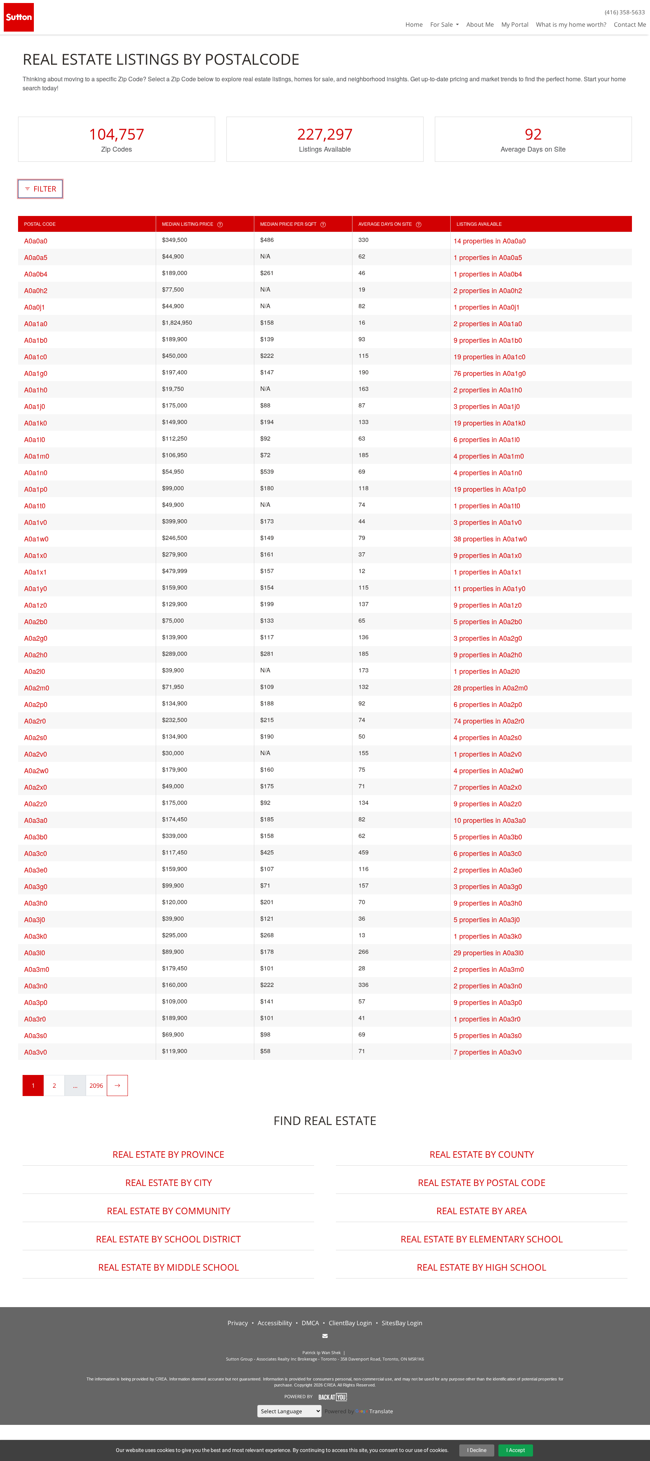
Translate (381, 1411)
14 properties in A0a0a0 (490, 240)
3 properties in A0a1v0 (488, 522)
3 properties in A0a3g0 (488, 886)
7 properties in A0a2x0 (488, 787)
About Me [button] (480, 24)
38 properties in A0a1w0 (490, 538)
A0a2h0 (35, 654)
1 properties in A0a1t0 (487, 505)
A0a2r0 (35, 720)
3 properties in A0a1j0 (487, 406)
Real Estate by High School (481, 1267)
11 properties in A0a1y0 (489, 588)
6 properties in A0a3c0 (488, 853)
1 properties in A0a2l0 (487, 671)
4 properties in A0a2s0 (488, 737)
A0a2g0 (35, 638)
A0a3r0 (35, 1018)
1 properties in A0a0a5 (488, 257)
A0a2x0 (35, 787)
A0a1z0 (35, 605)
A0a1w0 (36, 538)
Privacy (238, 1323)
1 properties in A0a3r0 (487, 1018)
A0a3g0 (35, 886)
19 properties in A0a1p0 (490, 489)
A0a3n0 (35, 985)
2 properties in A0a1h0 (488, 389)
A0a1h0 (35, 389)
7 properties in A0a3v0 (488, 1052)
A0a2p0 (35, 704)
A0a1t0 (35, 505)
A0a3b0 (35, 836)
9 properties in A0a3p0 (488, 1002)
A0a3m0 (36, 969)
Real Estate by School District (168, 1239)
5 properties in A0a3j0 (487, 919)
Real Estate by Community (168, 1210)
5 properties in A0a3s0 (488, 1035)
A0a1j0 (34, 406)
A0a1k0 (35, 422)
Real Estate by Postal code (481, 1182)
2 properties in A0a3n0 (488, 985)
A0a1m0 (36, 456)
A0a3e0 (35, 869)
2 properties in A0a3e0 (488, 869)
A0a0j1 (34, 307)
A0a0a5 (35, 257)
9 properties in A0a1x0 (488, 555)
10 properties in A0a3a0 (490, 820)
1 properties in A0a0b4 (488, 273)
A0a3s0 (35, 1035)
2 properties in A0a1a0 (488, 323)
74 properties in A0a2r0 (489, 720)
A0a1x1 (35, 571)
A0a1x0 (35, 555)
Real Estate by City (168, 1182)
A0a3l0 (34, 952)
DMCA (310, 1323)
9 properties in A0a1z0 (488, 605)
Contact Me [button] (630, 24)
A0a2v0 (35, 754)
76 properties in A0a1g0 (490, 373)
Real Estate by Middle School (168, 1267)
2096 (96, 1085)
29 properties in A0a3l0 (489, 952)
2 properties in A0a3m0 (489, 969)
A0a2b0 (35, 621)
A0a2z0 (35, 803)
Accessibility (275, 1323)
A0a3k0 (35, 936)
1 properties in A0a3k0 (488, 936)
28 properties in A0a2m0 (491, 687)
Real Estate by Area (481, 1210)
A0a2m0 (36, 687)
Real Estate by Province (168, 1154)
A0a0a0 (35, 240)
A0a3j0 (34, 919)
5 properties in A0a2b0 (488, 621)
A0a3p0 (35, 1002)
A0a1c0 (35, 356)
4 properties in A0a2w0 (488, 770)
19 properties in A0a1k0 (489, 422)
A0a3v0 (35, 1052)
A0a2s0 (35, 737)
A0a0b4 (35, 273)
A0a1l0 (34, 439)
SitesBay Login (402, 1323)
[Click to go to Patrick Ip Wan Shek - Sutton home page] (19, 16)
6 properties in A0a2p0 (488, 704)
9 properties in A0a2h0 (488, 654)
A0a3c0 (35, 853)
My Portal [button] (515, 24)
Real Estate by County (482, 1154)
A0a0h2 (35, 290)
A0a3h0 (35, 903)
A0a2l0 (34, 671)
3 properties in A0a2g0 (488, 638)
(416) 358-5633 (625, 12)
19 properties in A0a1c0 (489, 356)
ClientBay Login (350, 1323)
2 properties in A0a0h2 (488, 290)
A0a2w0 (36, 770)
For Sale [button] (442, 24)
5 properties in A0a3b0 (488, 836)
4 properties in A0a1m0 (489, 456)
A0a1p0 (35, 489)
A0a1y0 (35, 588)
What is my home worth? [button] (571, 24)
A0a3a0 (35, 820)
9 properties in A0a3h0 (488, 903)
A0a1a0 (35, 323)
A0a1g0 (35, 373)
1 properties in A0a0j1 (487, 307)
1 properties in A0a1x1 (488, 571)
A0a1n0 (35, 472)
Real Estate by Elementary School (482, 1239)
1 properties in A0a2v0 (488, 754)
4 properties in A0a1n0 (488, 472)
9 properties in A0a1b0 (488, 340)
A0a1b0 (35, 340)
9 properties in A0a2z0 (488, 803)
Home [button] (414, 24)
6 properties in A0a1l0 (487, 439)
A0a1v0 (35, 522)
